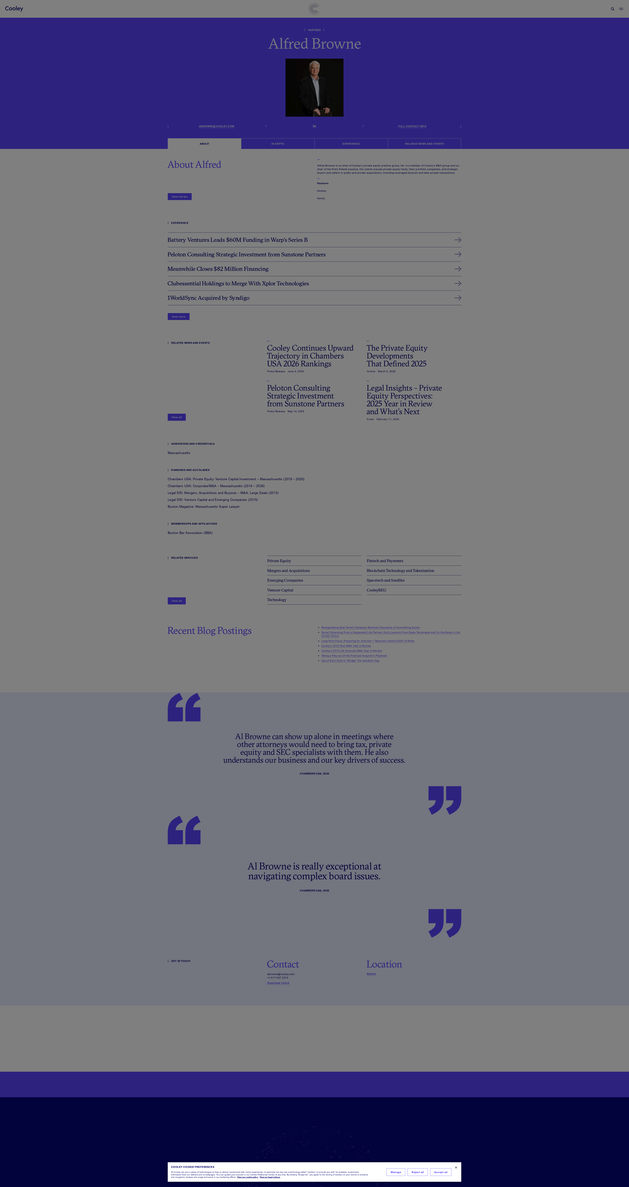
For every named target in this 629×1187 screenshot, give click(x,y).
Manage (396, 1172)
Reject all (418, 1172)
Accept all (440, 1172)
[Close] (456, 1167)
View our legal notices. (270, 1177)
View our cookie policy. (247, 1177)
